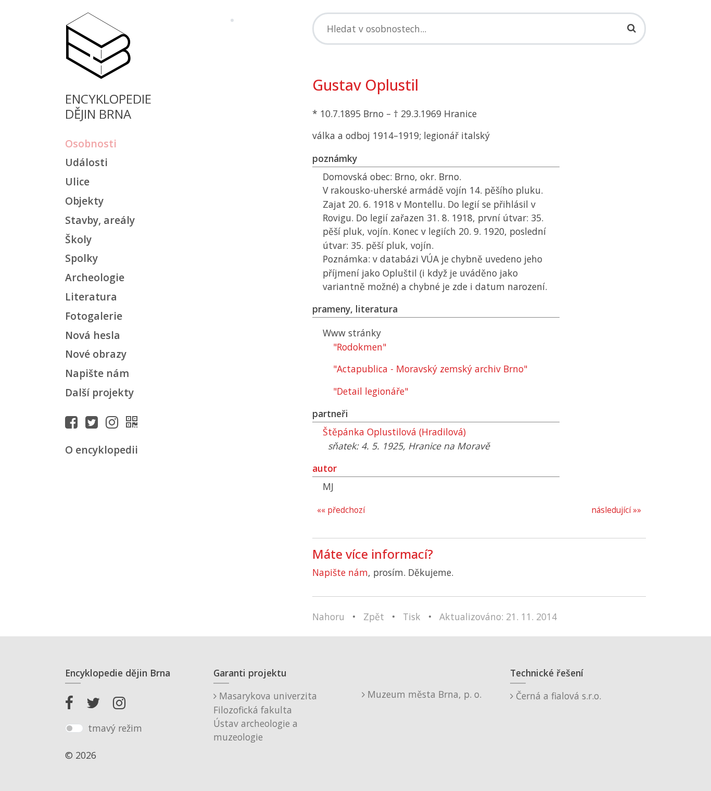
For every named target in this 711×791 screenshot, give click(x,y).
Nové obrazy (95, 354)
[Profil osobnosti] (134, 422)
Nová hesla (92, 335)
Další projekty (99, 392)
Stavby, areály (100, 220)
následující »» (616, 510)
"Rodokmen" (359, 347)
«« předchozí (341, 510)
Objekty (84, 201)
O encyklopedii (101, 450)
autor (324, 468)
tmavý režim (115, 728)
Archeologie (94, 277)
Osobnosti (91, 143)
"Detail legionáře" (370, 391)
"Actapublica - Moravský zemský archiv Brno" (430, 368)
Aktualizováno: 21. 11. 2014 (498, 616)
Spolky (81, 258)
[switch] (74, 728)
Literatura (91, 297)
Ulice (77, 181)
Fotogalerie (93, 316)
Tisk (412, 616)
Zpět (373, 616)
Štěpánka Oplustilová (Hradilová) (394, 431)
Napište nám (97, 373)
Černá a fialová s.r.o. (557, 695)
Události (86, 162)
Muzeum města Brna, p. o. (423, 694)
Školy (78, 239)
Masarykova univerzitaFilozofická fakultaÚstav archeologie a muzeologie (265, 716)
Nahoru (328, 616)
